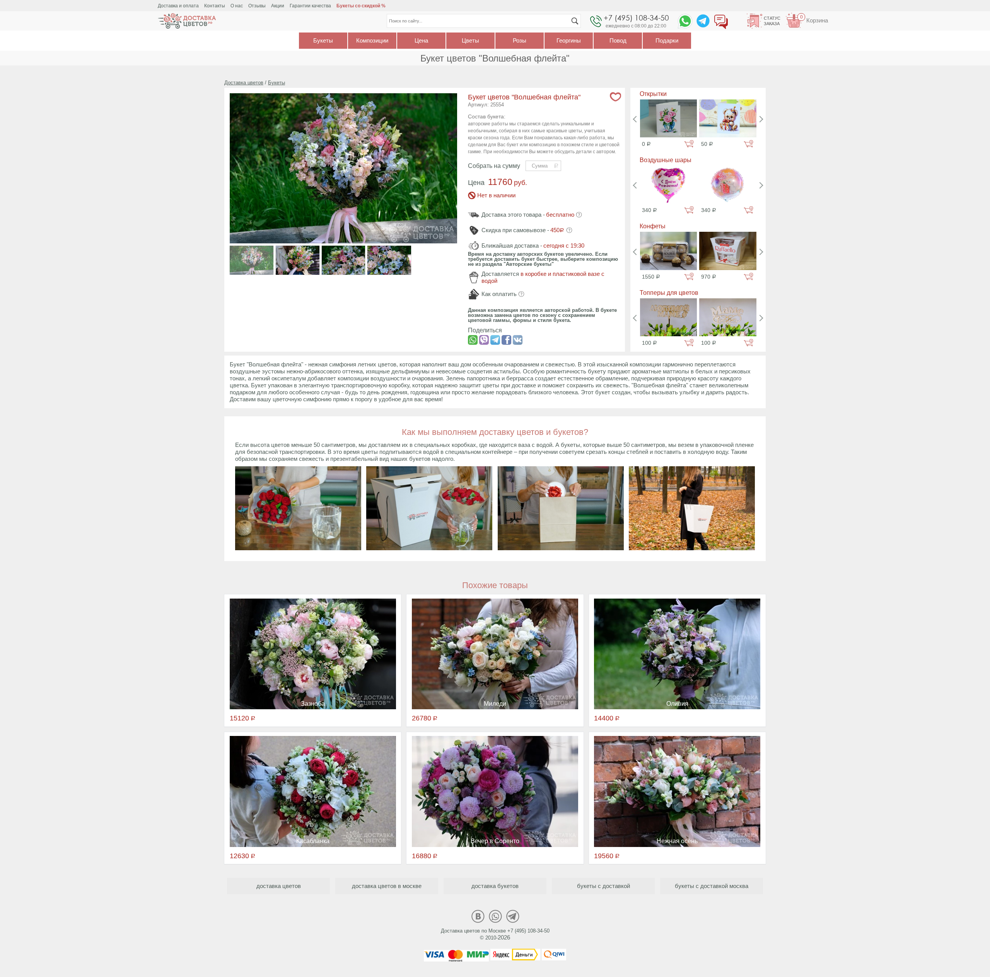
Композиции (372, 40)
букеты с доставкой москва (711, 886)
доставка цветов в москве (387, 886)
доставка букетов (495, 886)
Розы (519, 40)
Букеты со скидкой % (361, 6)
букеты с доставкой (603, 886)
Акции (277, 6)
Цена (421, 40)
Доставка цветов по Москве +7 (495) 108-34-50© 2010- (495, 934)
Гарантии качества (310, 6)
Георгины (568, 40)
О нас (236, 6)
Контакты (214, 6)
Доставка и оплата (178, 6)
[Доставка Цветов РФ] (187, 21)
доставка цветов (278, 886)
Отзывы (257, 6)
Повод (617, 40)
